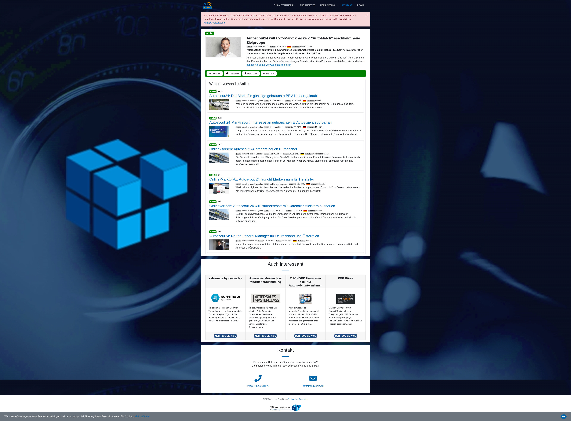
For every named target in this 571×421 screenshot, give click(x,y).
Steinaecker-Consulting (298, 399)
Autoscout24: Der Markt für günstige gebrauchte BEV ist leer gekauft (263, 96)
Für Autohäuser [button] (284, 5)
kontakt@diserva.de (214, 22)
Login (360, 5)
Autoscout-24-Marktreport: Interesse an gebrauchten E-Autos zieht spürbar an (270, 122)
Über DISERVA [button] (328, 5)
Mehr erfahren (142, 416)
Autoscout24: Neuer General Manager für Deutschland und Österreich (264, 236)
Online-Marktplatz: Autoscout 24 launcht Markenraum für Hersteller (261, 179)
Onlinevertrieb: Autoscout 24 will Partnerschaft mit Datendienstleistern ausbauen (272, 206)
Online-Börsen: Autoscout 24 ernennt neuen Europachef (253, 149)
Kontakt (347, 5)
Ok (563, 416)
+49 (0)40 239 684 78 (258, 386)
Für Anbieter (307, 5)
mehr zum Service (225, 336)
